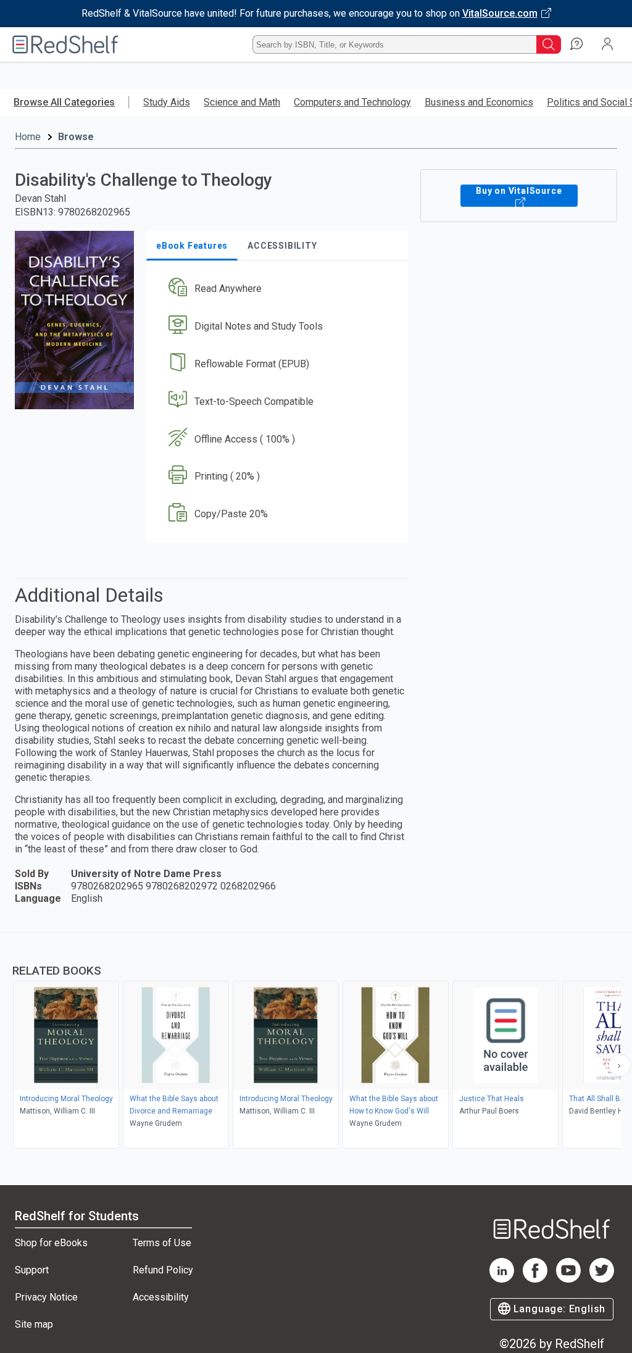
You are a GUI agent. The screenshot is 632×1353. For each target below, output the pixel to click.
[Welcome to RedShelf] (65, 44)
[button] (275, 289)
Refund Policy (163, 1270)
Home (28, 137)
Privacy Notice (46, 1297)
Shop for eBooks (51, 1243)
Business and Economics (479, 102)
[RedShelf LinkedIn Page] (501, 1279)
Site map (34, 1324)
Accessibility (161, 1297)
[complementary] (316, 1042)
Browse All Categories (64, 102)
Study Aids (166, 102)
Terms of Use (162, 1243)
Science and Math (242, 102)
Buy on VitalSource (519, 191)
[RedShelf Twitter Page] (601, 1279)
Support (32, 1270)
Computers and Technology (352, 102)
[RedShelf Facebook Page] (535, 1279)
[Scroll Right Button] (620, 1065)
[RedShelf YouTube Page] (568, 1279)
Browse (76, 137)
